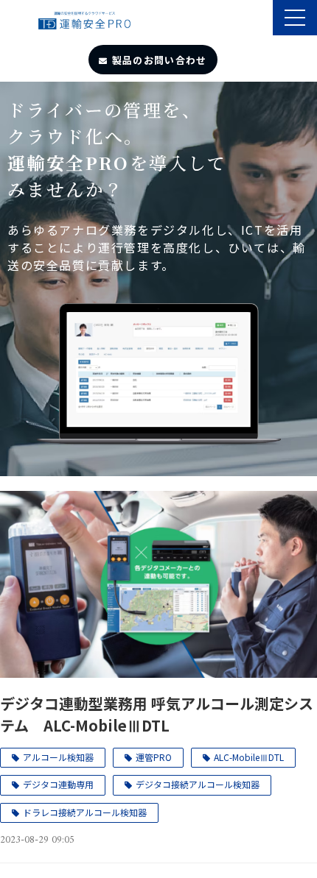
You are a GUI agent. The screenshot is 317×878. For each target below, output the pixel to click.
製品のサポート (259, 19)
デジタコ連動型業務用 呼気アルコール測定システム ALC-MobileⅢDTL (156, 714)
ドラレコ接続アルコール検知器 (85, 812)
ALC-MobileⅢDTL (249, 757)
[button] (295, 17)
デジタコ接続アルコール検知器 (197, 784)
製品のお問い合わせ (159, 60)
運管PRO (154, 757)
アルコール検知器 (58, 757)
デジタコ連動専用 (58, 784)
